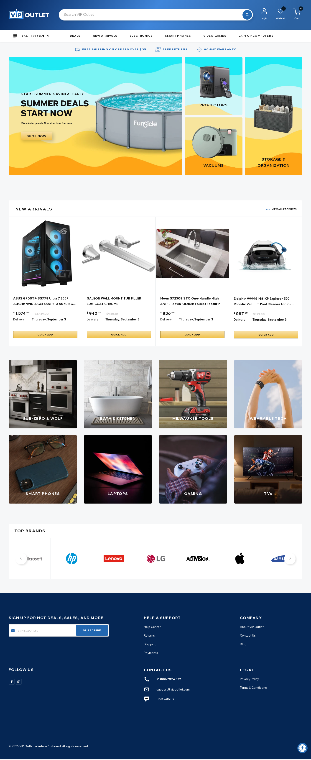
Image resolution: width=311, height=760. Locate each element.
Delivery (19, 319)
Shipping (150, 644)
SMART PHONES (42, 493)
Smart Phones (178, 35)
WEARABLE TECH (268, 418)
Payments (151, 653)
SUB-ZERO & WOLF (43, 418)
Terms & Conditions (253, 687)
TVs (268, 493)
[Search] (247, 15)
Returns (149, 635)
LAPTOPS (118, 493)
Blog (243, 644)
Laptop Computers (256, 35)
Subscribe (92, 630)
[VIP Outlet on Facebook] (12, 682)
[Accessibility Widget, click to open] (302, 748)
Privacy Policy (249, 679)
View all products (284, 209)
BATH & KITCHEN (118, 418)
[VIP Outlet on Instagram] (19, 682)
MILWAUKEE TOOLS (193, 418)
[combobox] (156, 14)
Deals (75, 35)
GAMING (193, 493)
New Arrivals (105, 35)
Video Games (215, 35)
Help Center (152, 627)
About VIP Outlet (252, 627)
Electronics (141, 35)
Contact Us (248, 635)
